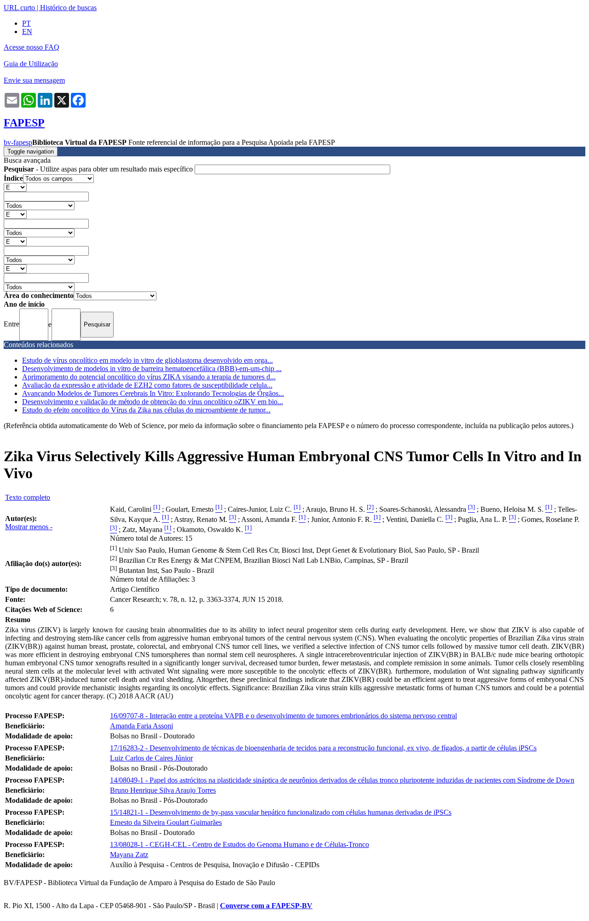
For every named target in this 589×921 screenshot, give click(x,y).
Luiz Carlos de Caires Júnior (151, 758)
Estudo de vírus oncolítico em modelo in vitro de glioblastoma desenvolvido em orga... (147, 360)
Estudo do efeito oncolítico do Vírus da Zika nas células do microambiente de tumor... (146, 410)
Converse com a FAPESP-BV (266, 906)
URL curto (19, 7)
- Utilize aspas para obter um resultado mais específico (99, 169)
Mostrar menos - (28, 527)
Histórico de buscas (68, 7)
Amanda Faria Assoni (141, 726)
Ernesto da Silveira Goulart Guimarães (166, 822)
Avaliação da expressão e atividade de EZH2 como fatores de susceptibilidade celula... (147, 385)
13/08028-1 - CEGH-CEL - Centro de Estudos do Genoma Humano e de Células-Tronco (239, 844)
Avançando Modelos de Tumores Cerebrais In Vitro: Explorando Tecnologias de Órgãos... (153, 393)
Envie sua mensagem (34, 80)
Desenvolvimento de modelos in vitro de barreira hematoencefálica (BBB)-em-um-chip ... (152, 368)
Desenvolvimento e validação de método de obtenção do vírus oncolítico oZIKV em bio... (152, 402)
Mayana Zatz (129, 854)
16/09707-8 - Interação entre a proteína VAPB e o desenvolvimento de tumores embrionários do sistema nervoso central (283, 716)
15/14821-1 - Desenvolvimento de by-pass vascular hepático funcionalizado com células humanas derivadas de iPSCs (280, 812)
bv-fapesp (18, 142)
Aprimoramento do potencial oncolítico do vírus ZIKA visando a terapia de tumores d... (149, 377)
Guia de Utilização (31, 64)
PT (26, 23)
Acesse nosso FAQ (31, 47)
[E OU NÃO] (15, 187)
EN (27, 31)
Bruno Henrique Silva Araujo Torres (163, 790)
